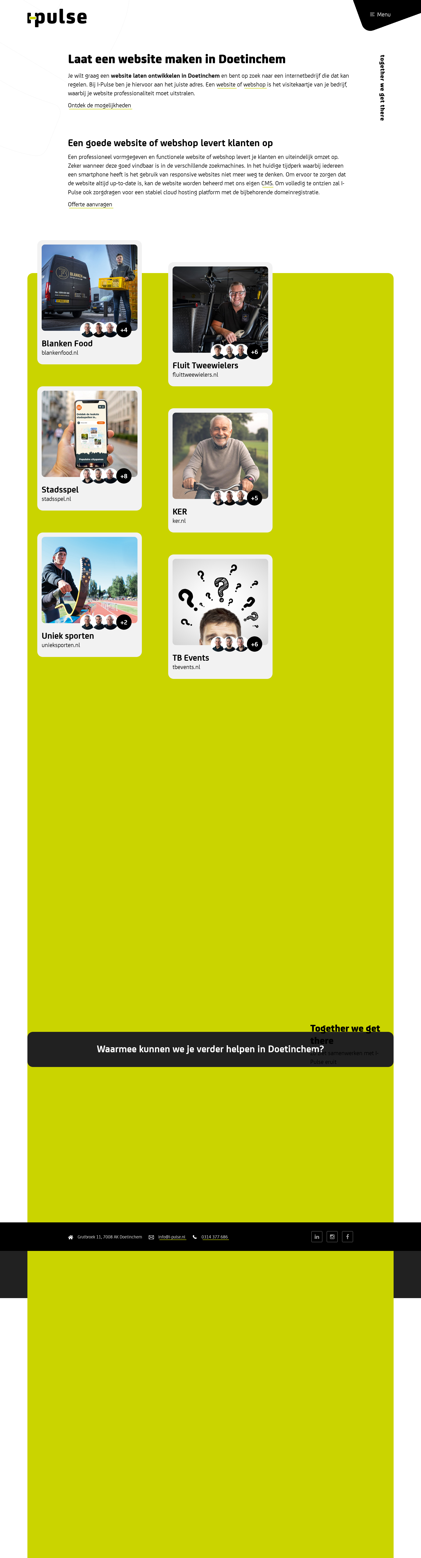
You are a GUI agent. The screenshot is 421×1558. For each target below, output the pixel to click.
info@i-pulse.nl (171, 1237)
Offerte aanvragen (90, 204)
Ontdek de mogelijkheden (99, 105)
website (225, 84)
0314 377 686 (215, 1237)
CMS (266, 183)
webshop (254, 84)
